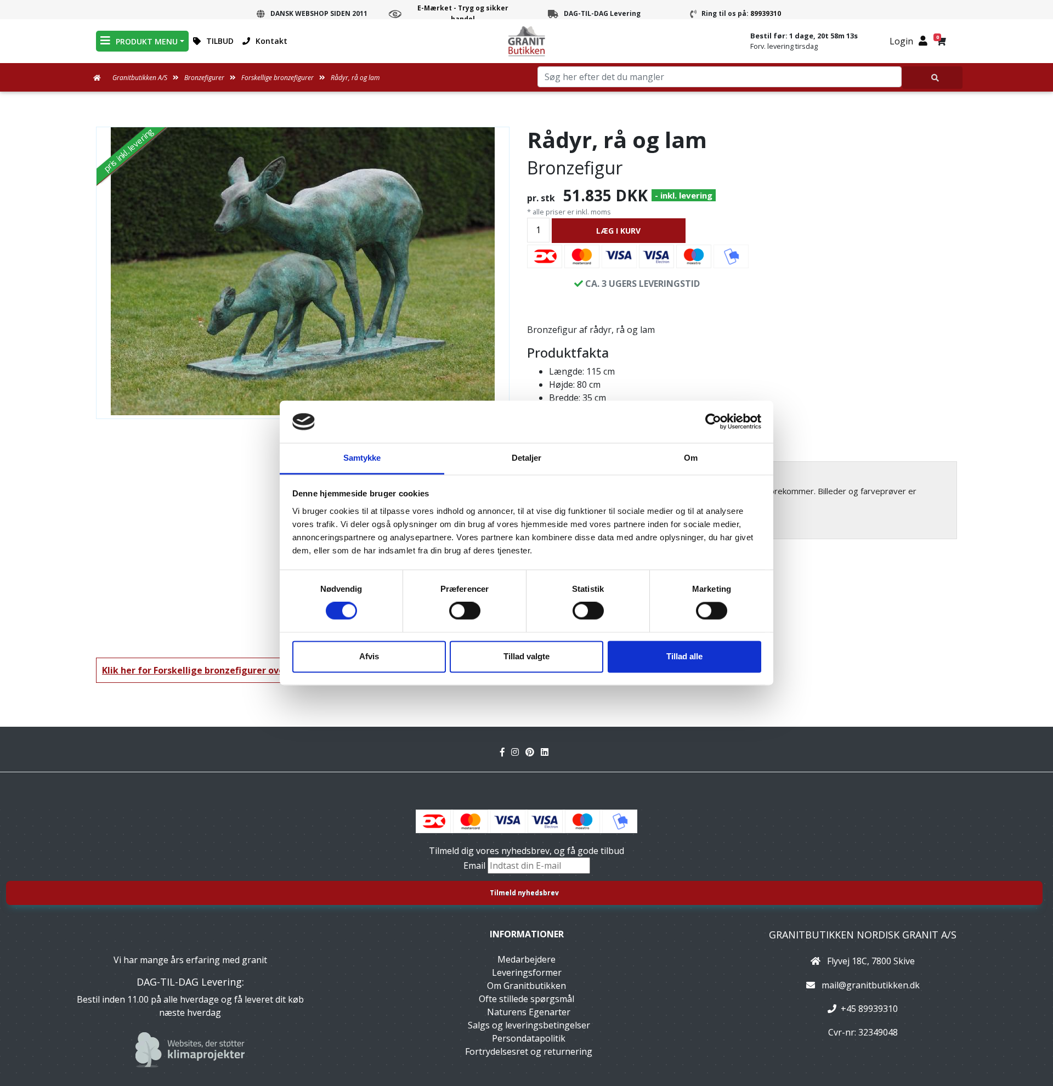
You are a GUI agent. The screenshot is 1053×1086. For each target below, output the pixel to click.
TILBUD (220, 41)
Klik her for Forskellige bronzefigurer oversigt (203, 670)
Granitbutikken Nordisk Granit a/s (862, 934)
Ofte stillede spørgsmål (526, 999)
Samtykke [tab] (362, 457)
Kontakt (271, 41)
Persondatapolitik (528, 1038)
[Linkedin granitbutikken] (547, 752)
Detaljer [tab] (527, 457)
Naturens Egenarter (528, 1012)
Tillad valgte (526, 656)
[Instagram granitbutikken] (518, 752)
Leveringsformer (527, 972)
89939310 (765, 13)
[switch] (464, 611)
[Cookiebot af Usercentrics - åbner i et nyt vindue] (713, 422)
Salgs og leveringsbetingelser (529, 1025)
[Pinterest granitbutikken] (533, 752)
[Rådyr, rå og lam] (303, 271)
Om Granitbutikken (526, 986)
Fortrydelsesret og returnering (528, 1051)
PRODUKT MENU (147, 41)
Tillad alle (684, 656)
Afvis (369, 656)
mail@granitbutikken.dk (871, 985)
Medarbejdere (526, 959)
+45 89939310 (869, 1009)
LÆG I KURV (618, 230)
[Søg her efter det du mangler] (932, 77)
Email (475, 865)
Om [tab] (691, 457)
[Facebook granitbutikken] (505, 752)
